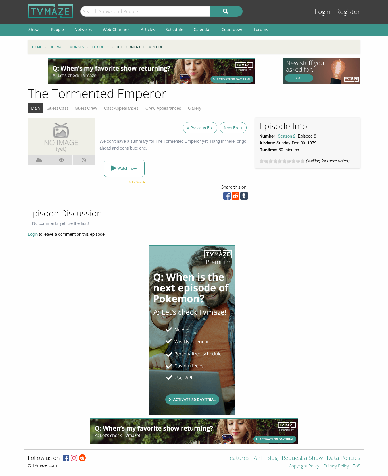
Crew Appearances (163, 108)
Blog (272, 458)
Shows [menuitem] (34, 29)
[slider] (282, 161)
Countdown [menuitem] (232, 29)
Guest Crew (86, 108)
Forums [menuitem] (261, 29)
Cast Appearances (121, 108)
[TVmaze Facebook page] (66, 458)
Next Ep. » (233, 127)
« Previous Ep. (200, 127)
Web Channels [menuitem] (116, 29)
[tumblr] (244, 197)
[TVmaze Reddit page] (82, 458)
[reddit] (235, 197)
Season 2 (286, 136)
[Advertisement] (151, 71)
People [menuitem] (57, 29)
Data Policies (343, 458)
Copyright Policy (304, 466)
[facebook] (227, 197)
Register (348, 12)
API (258, 458)
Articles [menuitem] (148, 29)
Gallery (194, 108)
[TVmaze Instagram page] (74, 458)
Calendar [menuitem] (202, 29)
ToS (356, 466)
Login (323, 12)
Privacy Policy (336, 466)
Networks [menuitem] (83, 29)
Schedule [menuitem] (174, 29)
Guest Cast (57, 108)
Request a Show (302, 458)
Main (35, 108)
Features (238, 458)
